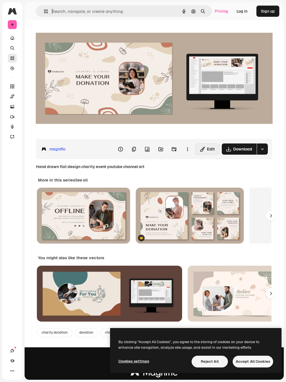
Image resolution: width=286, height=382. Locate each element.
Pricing (221, 11)
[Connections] (12, 350)
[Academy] (12, 360)
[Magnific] (154, 374)
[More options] (187, 149)
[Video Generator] (12, 116)
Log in (242, 11)
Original (71, 33)
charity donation (55, 332)
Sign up (268, 11)
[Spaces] (12, 96)
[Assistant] (12, 136)
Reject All (210, 361)
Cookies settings (133, 361)
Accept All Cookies (253, 361)
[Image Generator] (12, 106)
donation (86, 332)
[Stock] (12, 58)
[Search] (12, 48)
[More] (12, 370)
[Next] (271, 216)
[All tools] (12, 86)
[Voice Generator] (12, 126)
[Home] (12, 38)
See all (81, 180)
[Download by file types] (262, 149)
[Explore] (12, 68)
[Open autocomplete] (43, 11)
